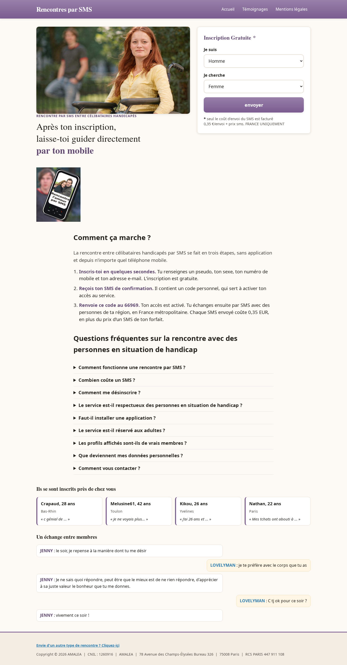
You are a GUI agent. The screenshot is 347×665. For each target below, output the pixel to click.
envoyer (254, 105)
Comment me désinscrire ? (109, 392)
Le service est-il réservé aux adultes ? (121, 430)
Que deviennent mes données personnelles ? (130, 455)
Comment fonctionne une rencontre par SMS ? (131, 367)
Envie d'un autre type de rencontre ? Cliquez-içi (77, 645)
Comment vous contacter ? (109, 468)
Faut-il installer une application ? (117, 418)
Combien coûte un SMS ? (106, 380)
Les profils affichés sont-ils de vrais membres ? (132, 443)
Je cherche (214, 75)
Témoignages (255, 9)
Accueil (228, 9)
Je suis (210, 49)
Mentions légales (291, 9)
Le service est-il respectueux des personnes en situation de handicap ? (160, 405)
